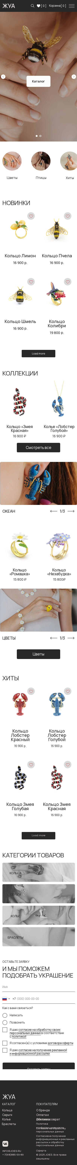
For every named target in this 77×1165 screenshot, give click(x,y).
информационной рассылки (31, 1054)
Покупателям (47, 1104)
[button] (19, 410)
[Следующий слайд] (74, 76)
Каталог (9, 1104)
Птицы (41, 177)
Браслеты (9, 1124)
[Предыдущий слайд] (3, 76)
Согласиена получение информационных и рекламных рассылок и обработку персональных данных (55, 1140)
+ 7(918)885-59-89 (13, 1154)
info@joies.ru (11, 1151)
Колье (6, 1119)
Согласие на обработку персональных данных (51, 1130)
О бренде (43, 1110)
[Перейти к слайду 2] (40, 136)
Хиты (70, 178)
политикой (19, 1036)
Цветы (12, 177)
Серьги (7, 1115)
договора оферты (60, 1043)
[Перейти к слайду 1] (37, 136)
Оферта (41, 1150)
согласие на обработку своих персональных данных (35, 1031)
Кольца (7, 1110)
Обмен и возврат (48, 1119)
